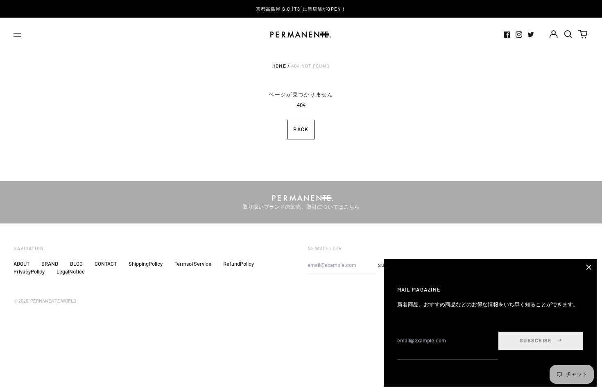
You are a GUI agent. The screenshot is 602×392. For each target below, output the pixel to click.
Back (300, 129)
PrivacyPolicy (29, 271)
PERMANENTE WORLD (53, 300)
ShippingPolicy (146, 263)
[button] (568, 34)
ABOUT (21, 263)
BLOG (76, 263)
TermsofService (192, 263)
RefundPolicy (238, 263)
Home (279, 65)
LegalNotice (71, 271)
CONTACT (106, 263)
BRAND (49, 263)
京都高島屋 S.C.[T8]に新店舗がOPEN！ (301, 8)
